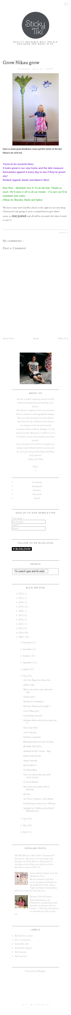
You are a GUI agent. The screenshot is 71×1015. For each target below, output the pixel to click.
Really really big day (32, 756)
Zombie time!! (29, 697)
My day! (26, 794)
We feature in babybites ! (34, 701)
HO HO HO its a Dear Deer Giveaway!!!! (34, 855)
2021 (20, 598)
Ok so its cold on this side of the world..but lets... (37, 776)
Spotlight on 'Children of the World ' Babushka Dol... (39, 809)
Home (36, 338)
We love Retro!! (30, 765)
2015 (20, 615)
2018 (20, 611)
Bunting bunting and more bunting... (39, 742)
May (25, 825)
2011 (20, 628)
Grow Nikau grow (31, 711)
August (26, 669)
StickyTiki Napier (23, 948)
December (27, 642)
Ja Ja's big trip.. (30, 732)
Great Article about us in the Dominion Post (44, 874)
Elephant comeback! (32, 737)
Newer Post (8, 338)
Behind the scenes (24, 936)
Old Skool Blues (30, 770)
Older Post (63, 338)
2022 (20, 593)
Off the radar (29, 685)
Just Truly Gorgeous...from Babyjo (38, 799)
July (25, 676)
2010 (20, 632)
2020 (20, 602)
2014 (20, 619)
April (25, 832)
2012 (20, 624)
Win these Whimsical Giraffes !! (37, 706)
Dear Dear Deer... (31, 727)
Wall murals (21, 956)
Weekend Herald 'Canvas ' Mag (37, 751)
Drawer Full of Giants (41, 896)
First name (17, 518)
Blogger (41, 971)
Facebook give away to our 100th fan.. (39, 803)
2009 (21, 637)
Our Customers (23, 940)
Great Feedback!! (31, 782)
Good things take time (32, 715)
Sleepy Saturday (30, 760)
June (25, 818)
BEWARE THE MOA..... (33, 746)
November (27, 649)
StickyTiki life (22, 944)
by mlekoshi (37, 1005)
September (27, 662)
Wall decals (21, 952)
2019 (20, 606)
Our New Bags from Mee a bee (36, 680)
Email (15, 525)
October (26, 656)
